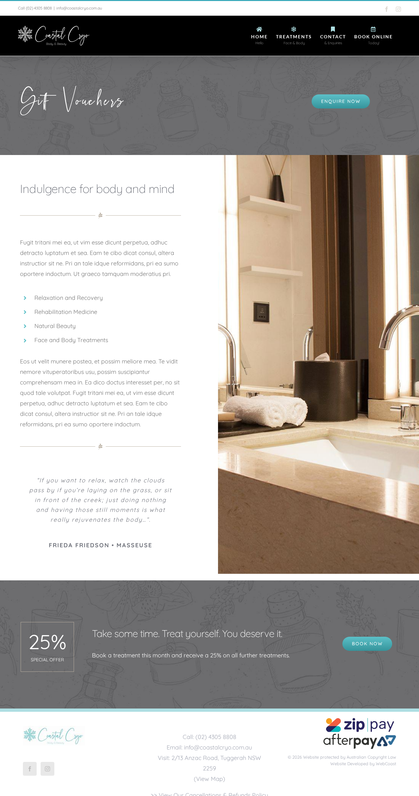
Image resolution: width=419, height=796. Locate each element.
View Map (209, 779)
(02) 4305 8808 (39, 8)
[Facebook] (30, 769)
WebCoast (386, 763)
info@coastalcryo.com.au (79, 8)
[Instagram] (47, 769)
